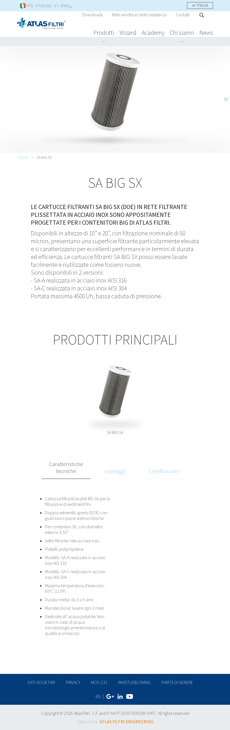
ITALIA (202, 5)
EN (98, 696)
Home (22, 157)
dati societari (41, 682)
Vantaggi (115, 470)
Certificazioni (164, 470)
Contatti (183, 14)
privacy (73, 682)
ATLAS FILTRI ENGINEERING (127, 721)
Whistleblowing (134, 682)
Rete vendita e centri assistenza (139, 14)
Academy (153, 32)
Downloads (92, 14)
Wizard (127, 32)
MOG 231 (99, 682)
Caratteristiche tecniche (66, 467)
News (206, 32)
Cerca (202, 15)
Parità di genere (177, 682)
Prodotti (103, 32)
